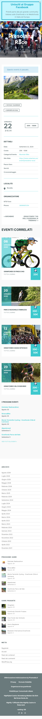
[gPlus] (21, 713)
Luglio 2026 (6, 476)
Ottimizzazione (9, 678)
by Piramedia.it (32, 678)
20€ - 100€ (31, 125)
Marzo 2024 (6, 517)
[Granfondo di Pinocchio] (21, 252)
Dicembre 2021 (7, 548)
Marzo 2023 (6, 524)
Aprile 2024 (6, 514)
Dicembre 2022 (7, 534)
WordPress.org (7, 662)
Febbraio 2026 (7, 486)
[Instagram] (24, 713)
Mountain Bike (22, 28)
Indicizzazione (21, 678)
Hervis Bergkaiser (13, 624)
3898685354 (24, 205)
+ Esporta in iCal (11, 110)
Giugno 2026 (6, 479)
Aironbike (9, 216)
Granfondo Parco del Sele (11, 434)
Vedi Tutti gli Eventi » (9, 441)
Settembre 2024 (7, 500)
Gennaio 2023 (6, 531)
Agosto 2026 (6, 473)
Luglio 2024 (6, 503)
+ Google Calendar (12, 105)
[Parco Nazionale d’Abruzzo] (21, 296)
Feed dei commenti (8, 658)
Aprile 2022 (6, 544)
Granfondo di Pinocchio (14, 271)
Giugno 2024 (6, 507)
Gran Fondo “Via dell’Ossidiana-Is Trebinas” (30, 218)
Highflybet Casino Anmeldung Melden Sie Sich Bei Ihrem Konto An (21, 697)
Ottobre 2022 (6, 541)
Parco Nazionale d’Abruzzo (15, 310)
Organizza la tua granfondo (21, 686)
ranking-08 (21, 709)
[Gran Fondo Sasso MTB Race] (21, 334)
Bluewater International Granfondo (19, 631)
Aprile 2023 (6, 520)
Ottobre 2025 (6, 490)
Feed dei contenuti (8, 655)
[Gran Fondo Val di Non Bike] (21, 372)
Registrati (5, 648)
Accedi (4, 651)
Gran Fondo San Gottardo (16, 618)
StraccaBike (6, 413)
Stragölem (11, 605)
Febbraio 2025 (7, 497)
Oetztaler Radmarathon (10, 407)
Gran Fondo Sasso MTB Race (15, 348)
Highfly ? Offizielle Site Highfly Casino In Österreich (21, 704)
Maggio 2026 (6, 483)
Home (5, 28)
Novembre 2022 (7, 538)
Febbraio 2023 (7, 527)
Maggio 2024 (6, 510)
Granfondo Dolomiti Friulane (17, 611)
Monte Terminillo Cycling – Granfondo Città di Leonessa (18, 421)
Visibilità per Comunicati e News (21, 691)
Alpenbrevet (6, 428)
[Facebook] (18, 713)
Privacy (13, 682)
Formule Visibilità (25, 682)
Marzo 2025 (6, 493)
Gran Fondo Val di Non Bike (15, 386)
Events (12, 28)
